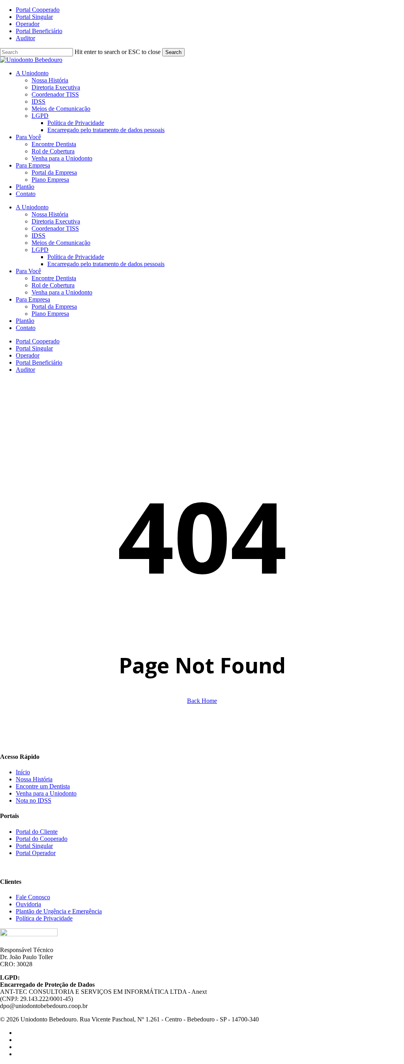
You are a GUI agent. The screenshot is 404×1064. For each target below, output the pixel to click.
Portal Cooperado (38, 341)
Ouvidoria (28, 904)
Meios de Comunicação (61, 242)
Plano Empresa (50, 313)
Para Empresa (33, 299)
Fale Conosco (33, 897)
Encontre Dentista (54, 278)
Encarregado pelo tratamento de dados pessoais (106, 264)
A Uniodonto (32, 207)
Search (173, 52)
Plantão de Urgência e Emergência (59, 911)
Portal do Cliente (37, 831)
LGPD (40, 249)
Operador (27, 355)
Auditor (25, 369)
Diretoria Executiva (56, 221)
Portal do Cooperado (41, 838)
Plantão (25, 320)
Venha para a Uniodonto (62, 292)
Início (23, 772)
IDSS (38, 235)
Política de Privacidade (75, 256)
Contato (26, 327)
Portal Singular (34, 348)
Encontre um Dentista (43, 786)
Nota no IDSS (33, 800)
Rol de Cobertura (53, 285)
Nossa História (50, 214)
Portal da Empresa (54, 306)
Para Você (28, 271)
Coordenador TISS (55, 228)
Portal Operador (36, 853)
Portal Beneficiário (39, 362)
